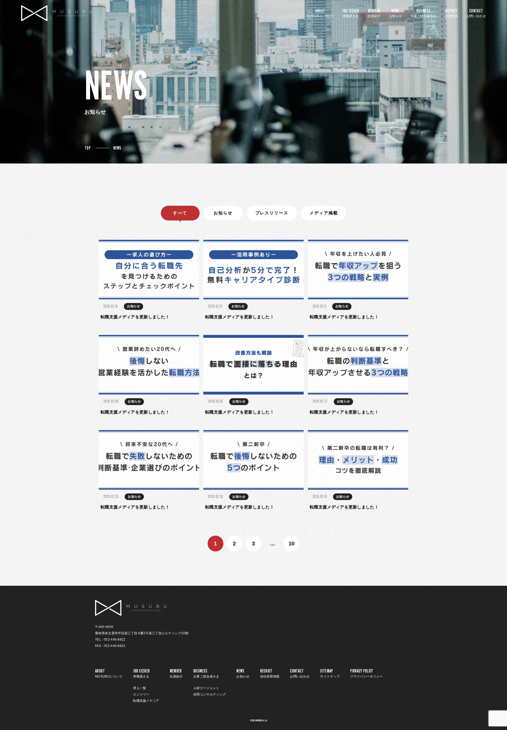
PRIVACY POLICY (366, 673)
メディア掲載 (323, 213)
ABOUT (320, 13)
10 (292, 543)
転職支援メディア (146, 701)
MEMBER (374, 13)
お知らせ (223, 213)
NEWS (395, 13)
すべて (180, 213)
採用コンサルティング (209, 694)
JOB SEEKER (350, 13)
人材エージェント (206, 688)
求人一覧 (139, 688)
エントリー (141, 694)
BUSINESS (423, 13)
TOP (87, 148)
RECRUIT (451, 13)
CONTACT (476, 13)
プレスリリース (271, 213)
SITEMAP (330, 673)
